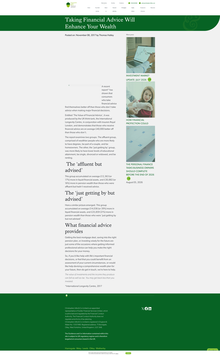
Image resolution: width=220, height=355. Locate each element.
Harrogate (70, 348)
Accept (128, 353)
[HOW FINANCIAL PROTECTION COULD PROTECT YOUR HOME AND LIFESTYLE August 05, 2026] (140, 99)
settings (117, 353)
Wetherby (100, 348)
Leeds (85, 348)
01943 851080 (134, 3)
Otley (92, 348)
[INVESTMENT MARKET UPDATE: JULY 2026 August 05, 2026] (140, 55)
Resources (153, 7)
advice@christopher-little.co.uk (148, 3)
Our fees (113, 3)
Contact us (121, 3)
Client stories (104, 3)
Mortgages (124, 7)
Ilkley (78, 348)
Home (89, 7)
